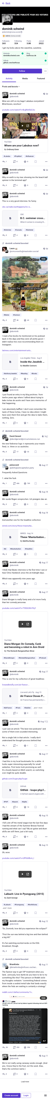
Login (26, 1095)
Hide (43, 259)
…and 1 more (37, 708)
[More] (46, 161)
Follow (22, 71)
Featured (41, 78)
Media (25, 78)
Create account (11, 1095)
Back (8, 3)
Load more (25, 1082)
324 (16, 43)
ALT (44, 308)
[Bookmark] (35, 161)
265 (4, 43)
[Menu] (45, 71)
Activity (9, 78)
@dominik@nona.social (11, 32)
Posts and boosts (10, 86)
